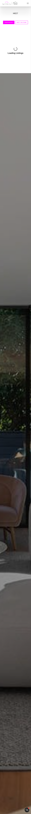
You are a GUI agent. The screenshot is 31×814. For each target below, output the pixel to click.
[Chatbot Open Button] (27, 810)
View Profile (9, 22)
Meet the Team (21, 22)
